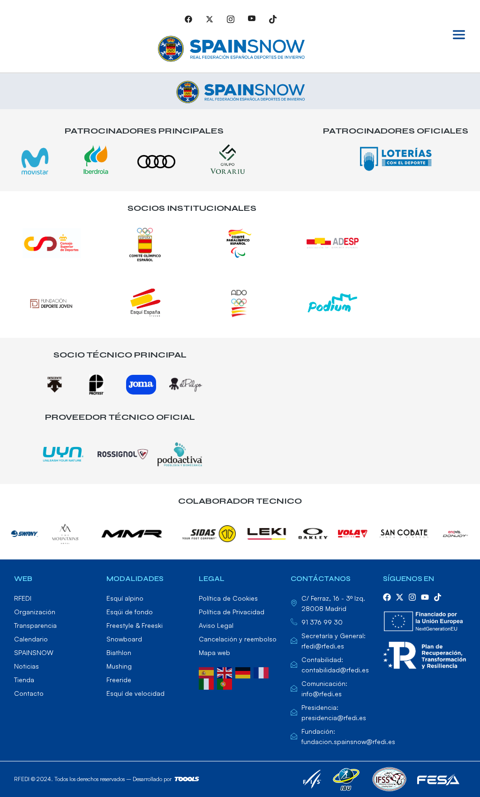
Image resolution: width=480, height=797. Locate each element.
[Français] (263, 672)
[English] (226, 672)
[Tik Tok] (273, 19)
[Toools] (198, 779)
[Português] (226, 683)
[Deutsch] (244, 672)
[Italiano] (208, 683)
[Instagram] (231, 19)
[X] (209, 19)
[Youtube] (252, 19)
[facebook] (387, 597)
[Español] (208, 672)
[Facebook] (188, 19)
